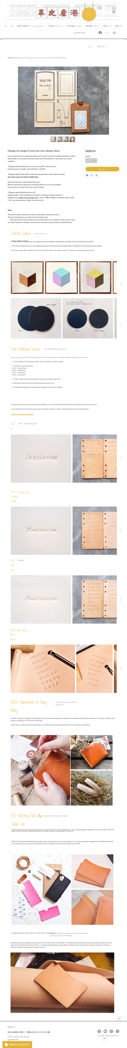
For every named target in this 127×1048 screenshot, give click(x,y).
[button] (107, 26)
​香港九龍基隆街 (13, 1032)
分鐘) (48, 1032)
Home (10, 58)
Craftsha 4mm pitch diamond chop (28, 198)
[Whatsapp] (117, 1031)
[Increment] (95, 160)
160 (19, 1032)
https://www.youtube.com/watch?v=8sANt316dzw (23, 177)
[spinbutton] (91, 160)
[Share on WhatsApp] (91, 175)
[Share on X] (96, 175)
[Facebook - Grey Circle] (99, 1031)
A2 (37, 1032)
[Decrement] (87, 160)
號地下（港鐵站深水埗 (28, 1032)
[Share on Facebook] (87, 175)
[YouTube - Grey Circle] (105, 1031)
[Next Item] (120, 284)
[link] (116, 32)
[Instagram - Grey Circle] (111, 1031)
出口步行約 (42, 1032)
